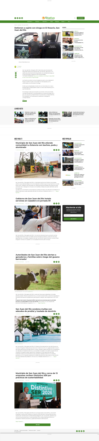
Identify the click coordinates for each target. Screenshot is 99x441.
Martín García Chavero (20, 203)
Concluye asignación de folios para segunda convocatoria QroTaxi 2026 (79, 147)
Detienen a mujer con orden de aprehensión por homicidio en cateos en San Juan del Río (30, 115)
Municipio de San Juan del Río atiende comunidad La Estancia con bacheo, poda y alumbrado (36, 145)
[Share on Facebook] (16, 73)
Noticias (37, 21)
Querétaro (29, 21)
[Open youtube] (22, 18)
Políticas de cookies (32, 430)
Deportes (45, 21)
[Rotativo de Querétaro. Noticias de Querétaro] (48, 18)
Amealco (76, 31)
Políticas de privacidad (23, 430)
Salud (51, 21)
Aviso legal (16, 430)
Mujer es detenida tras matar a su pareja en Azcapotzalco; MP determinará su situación (30, 121)
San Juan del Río (78, 46)
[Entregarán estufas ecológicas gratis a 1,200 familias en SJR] (67, 160)
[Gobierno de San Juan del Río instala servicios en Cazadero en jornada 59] (37, 218)
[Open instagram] (20, 18)
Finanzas (57, 21)
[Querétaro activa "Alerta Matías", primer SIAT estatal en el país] (67, 152)
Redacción (19, 66)
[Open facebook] (15, 18)
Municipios (76, 38)
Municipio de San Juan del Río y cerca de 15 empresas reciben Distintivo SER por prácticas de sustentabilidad (37, 375)
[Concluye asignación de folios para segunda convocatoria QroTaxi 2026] (67, 145)
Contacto (38, 430)
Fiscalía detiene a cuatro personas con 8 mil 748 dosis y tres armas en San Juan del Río (79, 170)
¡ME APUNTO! (73, 218)
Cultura (62, 21)
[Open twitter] (17, 18)
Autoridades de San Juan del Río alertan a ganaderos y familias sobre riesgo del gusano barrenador (38, 257)
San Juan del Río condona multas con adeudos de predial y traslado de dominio (36, 310)
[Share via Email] (16, 77)
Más (69, 21)
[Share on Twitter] (16, 75)
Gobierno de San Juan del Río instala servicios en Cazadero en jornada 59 (33, 199)
